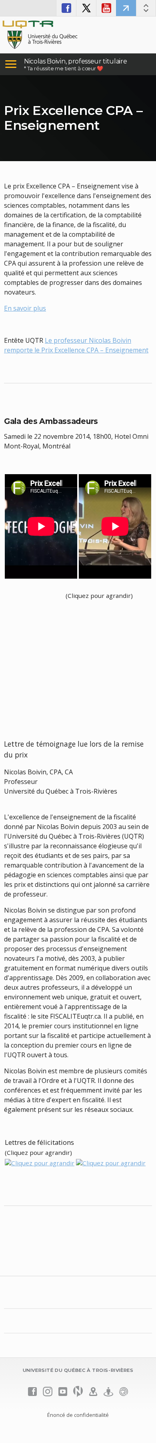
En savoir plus (25, 308)
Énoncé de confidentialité (78, 1414)
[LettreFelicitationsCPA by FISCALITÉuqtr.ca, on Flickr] (111, 1162)
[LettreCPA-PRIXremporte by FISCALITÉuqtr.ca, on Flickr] (39, 1162)
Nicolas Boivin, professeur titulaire (75, 61)
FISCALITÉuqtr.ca (126, 8)
